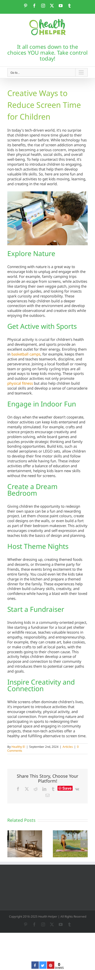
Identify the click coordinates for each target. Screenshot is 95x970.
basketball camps (25, 354)
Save (67, 788)
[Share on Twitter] (43, 967)
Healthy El (18, 747)
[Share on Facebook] (35, 967)
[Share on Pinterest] (50, 967)
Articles (68, 747)
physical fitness (20, 383)
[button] (11, 843)
